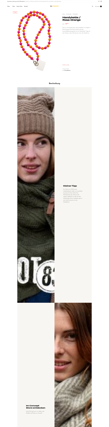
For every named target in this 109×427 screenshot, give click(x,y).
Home (63, 14)
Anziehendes (68, 14)
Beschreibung (54, 83)
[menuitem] (9, 6)
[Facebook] (98, 1)
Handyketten (75, 14)
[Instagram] (101, 1)
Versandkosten (67, 70)
